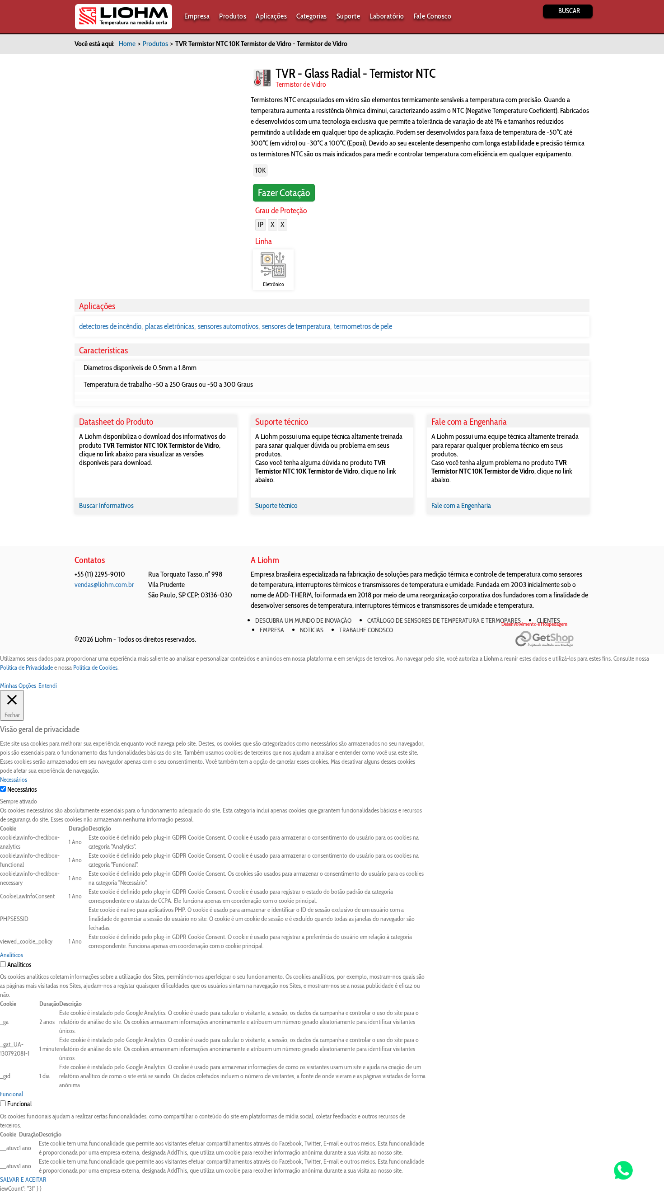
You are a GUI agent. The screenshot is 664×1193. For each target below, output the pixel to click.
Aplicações (271, 16)
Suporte (348, 16)
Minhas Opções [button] (18, 685)
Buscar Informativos (106, 505)
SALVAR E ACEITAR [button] (23, 1179)
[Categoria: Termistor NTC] (262, 78)
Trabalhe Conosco (366, 630)
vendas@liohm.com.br (104, 584)
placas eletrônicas (169, 326)
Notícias (311, 630)
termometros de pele (363, 326)
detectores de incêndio (110, 326)
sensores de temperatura (296, 326)
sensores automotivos (228, 326)
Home (127, 43)
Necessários (22, 789)
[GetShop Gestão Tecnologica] (552, 639)
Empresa (197, 16)
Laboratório (386, 16)
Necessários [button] (13, 779)
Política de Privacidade (26, 667)
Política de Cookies (95, 667)
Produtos (232, 16)
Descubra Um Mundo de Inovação (303, 620)
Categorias (311, 16)
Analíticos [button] (11, 955)
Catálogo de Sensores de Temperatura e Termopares (444, 620)
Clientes (548, 620)
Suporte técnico (276, 505)
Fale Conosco (433, 16)
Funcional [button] (11, 1094)
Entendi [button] (47, 685)
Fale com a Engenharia (461, 505)
